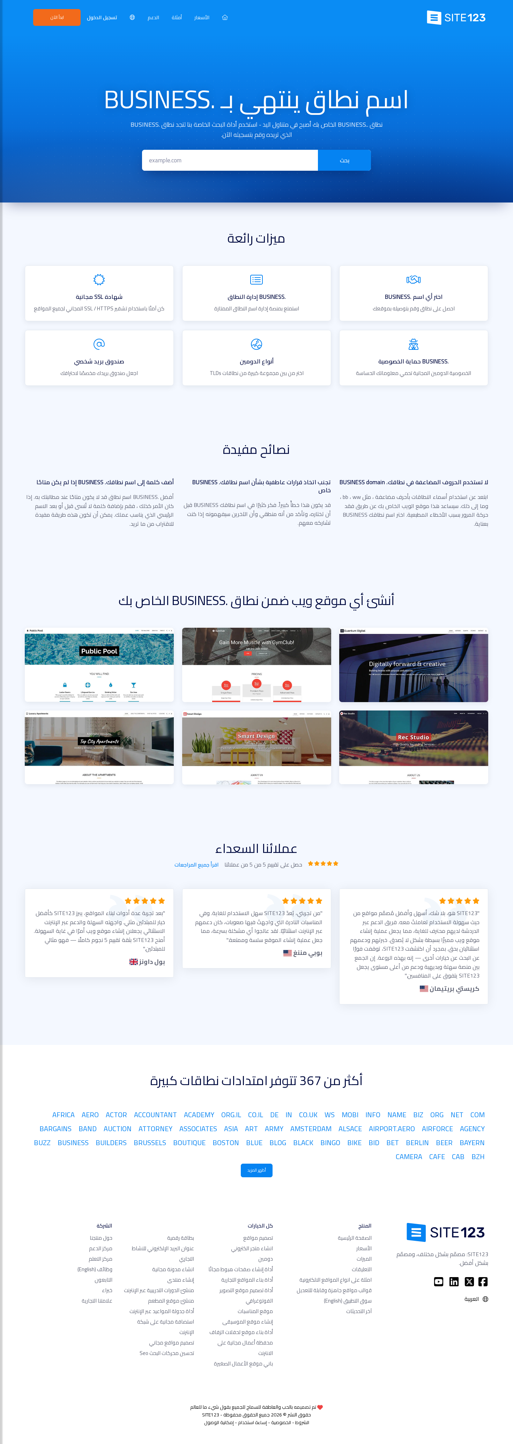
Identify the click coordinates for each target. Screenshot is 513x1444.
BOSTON (226, 1142)
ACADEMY (199, 1114)
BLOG (277, 1142)
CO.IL (255, 1114)
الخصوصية (281, 1422)
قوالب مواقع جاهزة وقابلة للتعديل (334, 1290)
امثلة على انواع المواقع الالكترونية (335, 1280)
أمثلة (177, 17)
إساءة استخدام (252, 1422)
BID (374, 1142)
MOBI (350, 1114)
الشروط (302, 1422)
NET (457, 1114)
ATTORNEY (155, 1128)
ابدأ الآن (57, 17)
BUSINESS (73, 1142)
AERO (90, 1114)
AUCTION (118, 1128)
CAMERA (409, 1156)
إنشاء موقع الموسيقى (247, 1322)
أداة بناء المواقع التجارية (247, 1280)
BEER (444, 1142)
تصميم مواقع (258, 1238)
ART (251, 1128)
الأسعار (201, 17)
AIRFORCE (437, 1128)
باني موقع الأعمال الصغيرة (243, 1363)
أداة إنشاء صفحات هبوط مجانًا (240, 1269)
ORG (437, 1114)
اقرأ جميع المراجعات (196, 864)
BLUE (254, 1142)
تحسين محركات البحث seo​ (167, 1353)
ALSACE (350, 1128)
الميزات (364, 1259)
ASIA (231, 1128)
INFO (372, 1114)
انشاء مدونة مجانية (173, 1269)
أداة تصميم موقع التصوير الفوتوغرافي (246, 1295)
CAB (458, 1156)
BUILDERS (111, 1142)
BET (392, 1142)
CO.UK (308, 1114)
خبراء (107, 1290)
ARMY (274, 1128)
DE (274, 1114)
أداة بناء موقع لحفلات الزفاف (241, 1332)
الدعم (153, 17)
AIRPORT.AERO (392, 1128)
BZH (478, 1156)
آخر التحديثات (359, 1311)
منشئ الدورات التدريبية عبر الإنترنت (159, 1290)
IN (288, 1114)
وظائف (94, 1269)
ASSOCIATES (198, 1128)
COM (477, 1114)
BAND (88, 1128)
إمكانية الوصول (219, 1422)
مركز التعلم (100, 1259)
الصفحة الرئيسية (355, 1238)
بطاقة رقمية (180, 1238)
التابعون (103, 1280)
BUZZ (42, 1142)
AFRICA (63, 1114)
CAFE (437, 1156)
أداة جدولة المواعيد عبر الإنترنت (161, 1311)
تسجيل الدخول (102, 17)
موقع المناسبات (255, 1311)
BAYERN (472, 1142)
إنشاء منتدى (180, 1280)
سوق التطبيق (348, 1301)
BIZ (418, 1114)
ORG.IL (231, 1114)
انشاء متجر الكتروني (252, 1248)
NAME (396, 1114)
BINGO (330, 1142)
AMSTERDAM (311, 1128)
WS (330, 1114)
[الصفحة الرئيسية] (225, 17)
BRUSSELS (150, 1142)
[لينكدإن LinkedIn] (454, 1282)
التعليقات (362, 1269)
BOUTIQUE (189, 1142)
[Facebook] (483, 1282)
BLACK (303, 1142)
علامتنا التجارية (97, 1301)
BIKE (354, 1142)
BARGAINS (55, 1128)
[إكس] (469, 1282)
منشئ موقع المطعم (171, 1301)
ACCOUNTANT (155, 1114)
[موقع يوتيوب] (439, 1282)
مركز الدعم (100, 1248)
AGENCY (472, 1128)
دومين (265, 1259)
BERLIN (417, 1142)
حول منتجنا (101, 1238)
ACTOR (116, 1114)
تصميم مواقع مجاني (171, 1343)
